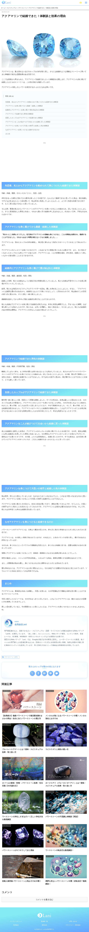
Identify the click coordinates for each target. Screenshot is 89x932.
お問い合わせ (73, 921)
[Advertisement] (44, 159)
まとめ (7, 134)
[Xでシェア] (32, 673)
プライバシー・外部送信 (73, 925)
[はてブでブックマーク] (44, 673)
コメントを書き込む (44, 899)
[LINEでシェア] (50, 673)
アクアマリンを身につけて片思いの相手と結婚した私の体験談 (27, 126)
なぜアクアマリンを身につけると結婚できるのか (22, 130)
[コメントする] (56, 673)
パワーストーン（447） (11, 657)
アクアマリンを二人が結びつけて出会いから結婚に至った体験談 (27, 122)
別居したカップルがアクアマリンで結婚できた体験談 (24, 118)
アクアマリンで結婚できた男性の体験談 (19, 114)
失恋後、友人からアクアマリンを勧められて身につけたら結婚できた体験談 (31, 102)
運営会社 (44, 925)
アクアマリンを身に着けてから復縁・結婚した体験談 (24, 106)
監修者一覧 (44, 921)
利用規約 (16, 925)
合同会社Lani (21, 624)
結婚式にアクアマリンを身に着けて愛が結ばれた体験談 (24, 110)
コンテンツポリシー (16, 921)
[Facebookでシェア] (38, 673)
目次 (6, 96)
